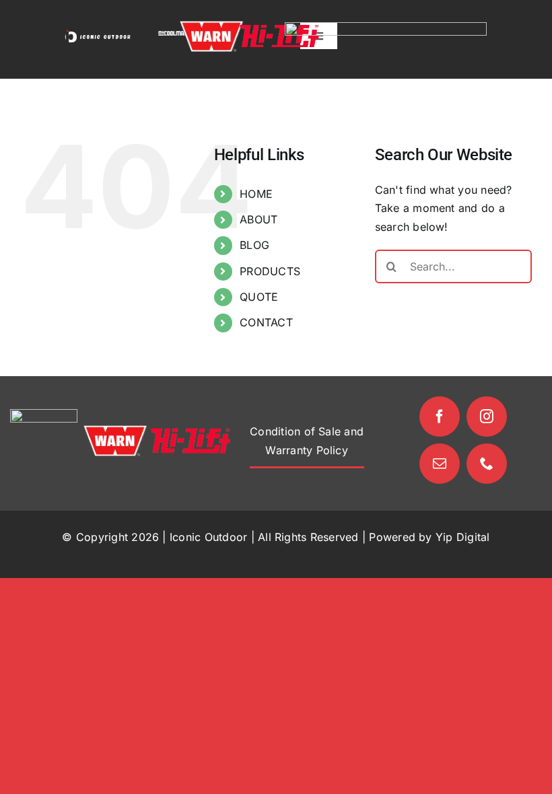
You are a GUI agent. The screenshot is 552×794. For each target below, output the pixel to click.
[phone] (487, 463)
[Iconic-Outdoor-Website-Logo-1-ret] (97, 33)
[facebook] (439, 416)
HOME (256, 194)
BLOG (254, 245)
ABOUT (258, 219)
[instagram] (487, 416)
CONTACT (266, 322)
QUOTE (259, 296)
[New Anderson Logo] (386, 27)
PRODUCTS (270, 271)
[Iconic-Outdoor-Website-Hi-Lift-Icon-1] (279, 30)
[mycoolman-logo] (172, 36)
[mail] (439, 463)
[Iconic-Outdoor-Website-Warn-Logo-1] (211, 25)
